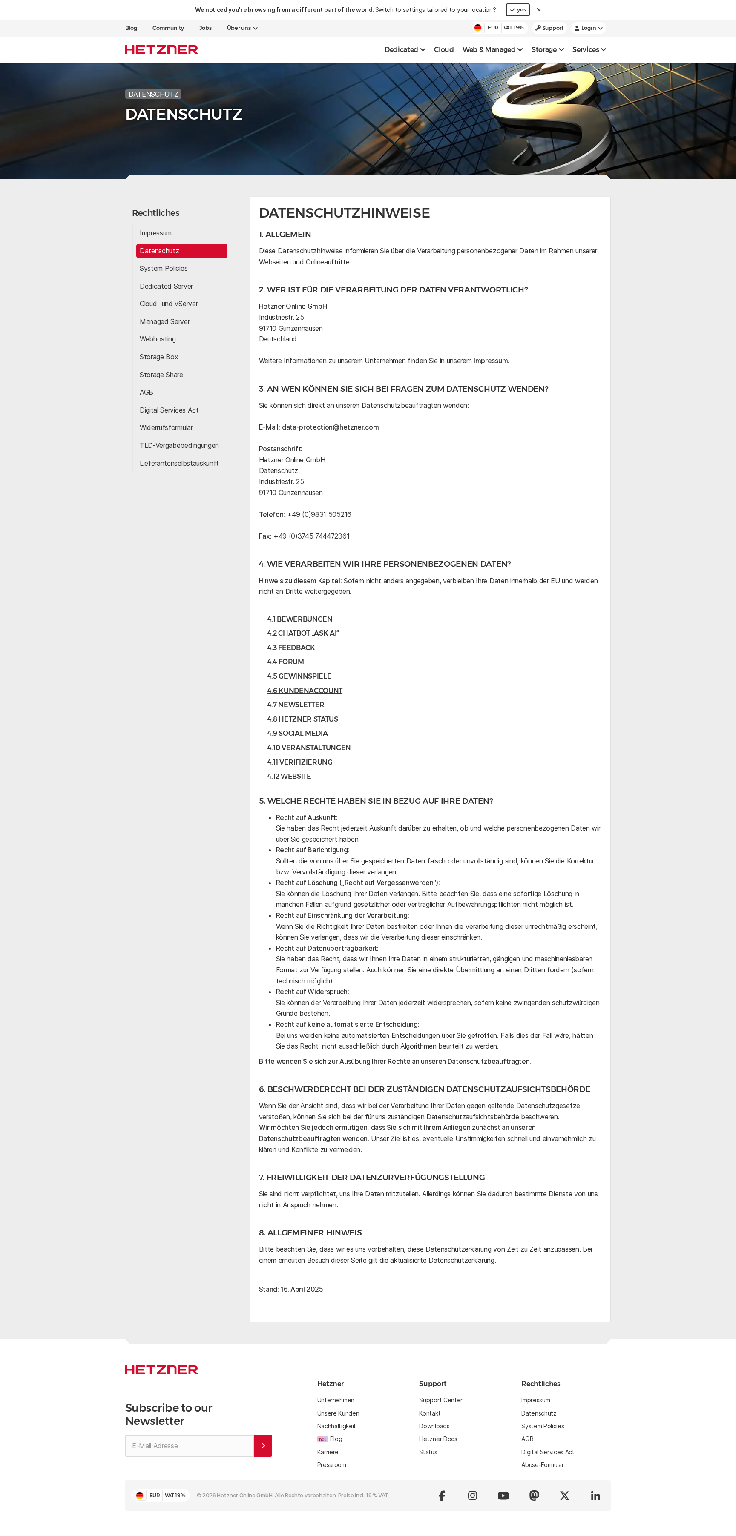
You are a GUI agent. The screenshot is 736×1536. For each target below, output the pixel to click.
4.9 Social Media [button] (297, 733)
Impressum (156, 233)
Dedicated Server (166, 286)
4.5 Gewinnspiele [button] (299, 676)
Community (168, 28)
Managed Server (165, 321)
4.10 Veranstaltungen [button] (309, 748)
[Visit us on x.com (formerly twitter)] (564, 1495)
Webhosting (158, 339)
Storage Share (161, 374)
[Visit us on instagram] (472, 1495)
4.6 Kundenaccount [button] (305, 691)
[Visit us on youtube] (503, 1495)
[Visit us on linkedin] (595, 1495)
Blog (131, 28)
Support (552, 28)
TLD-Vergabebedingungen (179, 445)
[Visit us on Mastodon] (534, 1495)
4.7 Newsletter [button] (296, 705)
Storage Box (159, 356)
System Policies (163, 268)
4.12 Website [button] (289, 776)
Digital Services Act (169, 410)
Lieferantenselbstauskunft (179, 463)
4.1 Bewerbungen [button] (300, 619)
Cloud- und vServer (169, 303)
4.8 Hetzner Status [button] (302, 719)
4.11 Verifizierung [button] (300, 762)
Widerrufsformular (166, 427)
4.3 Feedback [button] (291, 648)
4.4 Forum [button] (285, 662)
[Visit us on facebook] (442, 1495)
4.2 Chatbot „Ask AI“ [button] (303, 633)
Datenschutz (159, 250)
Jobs (205, 28)
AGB (146, 392)
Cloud (444, 50)
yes (521, 9)
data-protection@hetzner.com (330, 427)
